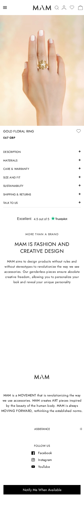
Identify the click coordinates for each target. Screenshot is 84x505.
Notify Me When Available (42, 489)
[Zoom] (42, 63)
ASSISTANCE (42, 429)
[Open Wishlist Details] (72, 7)
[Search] (56, 8)
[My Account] (64, 7)
